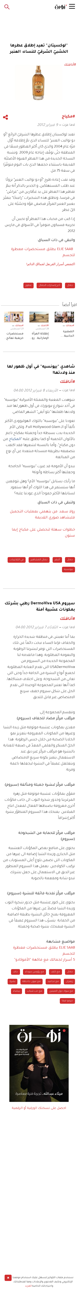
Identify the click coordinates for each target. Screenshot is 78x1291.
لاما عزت (68, 125)
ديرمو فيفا (67, 1000)
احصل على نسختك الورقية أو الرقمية (39, 1108)
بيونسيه (68, 569)
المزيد (28, 1286)
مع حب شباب (34, 991)
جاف (15, 972)
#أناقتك (45, 326)
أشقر (57, 559)
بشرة (12, 981)
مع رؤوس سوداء (34, 972)
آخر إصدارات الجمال (49, 285)
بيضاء (16, 991)
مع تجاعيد (53, 981)
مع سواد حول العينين (61, 991)
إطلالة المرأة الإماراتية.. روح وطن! (39, 336)
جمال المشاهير (39, 559)
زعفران (69, 981)
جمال (70, 285)
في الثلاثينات (17, 559)
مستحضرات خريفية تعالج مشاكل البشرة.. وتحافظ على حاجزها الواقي (14, 336)
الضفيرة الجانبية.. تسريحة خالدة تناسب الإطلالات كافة (64, 334)
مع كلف (55, 972)
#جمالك (70, 326)
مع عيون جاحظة (31, 981)
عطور (28, 285)
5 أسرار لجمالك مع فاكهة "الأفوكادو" (44, 960)
